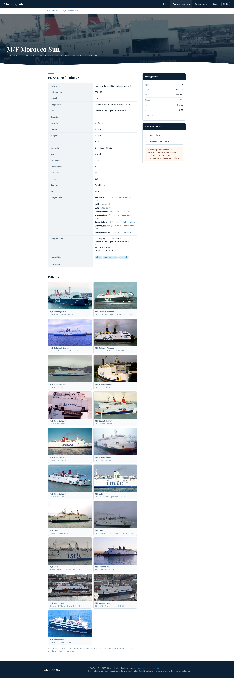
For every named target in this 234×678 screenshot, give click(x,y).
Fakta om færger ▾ (181, 4)
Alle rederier (155, 135)
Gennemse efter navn (159, 142)
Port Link (123, 257)
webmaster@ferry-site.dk (148, 668)
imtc (114, 208)
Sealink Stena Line (128, 222)
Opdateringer (201, 4)
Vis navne (55, 11)
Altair (98, 257)
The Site (14, 4)
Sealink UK (128, 232)
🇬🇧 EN (225, 4)
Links (214, 4)
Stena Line (126, 212)
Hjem (165, 4)
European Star (110, 257)
